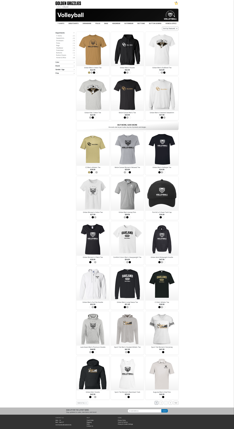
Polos (97, 23)
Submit (164, 411)
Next (175, 403)
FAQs (88, 424)
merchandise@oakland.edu (63, 425)
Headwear (116, 23)
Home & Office (171, 23)
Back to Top (82, 403)
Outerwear (128, 23)
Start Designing (93, 62)
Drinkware (87, 23)
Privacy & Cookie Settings (125, 424)
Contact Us (90, 426)
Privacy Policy (122, 420)
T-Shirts (61, 23)
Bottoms (141, 23)
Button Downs (155, 23)
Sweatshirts (73, 23)
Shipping (89, 422)
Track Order (90, 420)
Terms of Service (123, 422)
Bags (106, 23)
